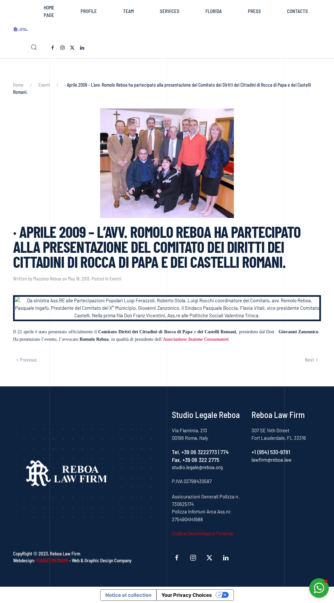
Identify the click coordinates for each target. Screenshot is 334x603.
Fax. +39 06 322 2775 (195, 459)
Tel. (176, 451)
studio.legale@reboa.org (197, 467)
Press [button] (254, 11)
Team (128, 11)
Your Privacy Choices (186, 595)
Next (309, 360)
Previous (28, 360)
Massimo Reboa (47, 278)
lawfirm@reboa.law (271, 460)
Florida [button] (213, 11)
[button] (34, 47)
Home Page (49, 11)
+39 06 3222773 (199, 451)
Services (169, 11)
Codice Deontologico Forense (202, 533)
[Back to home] (22, 29)
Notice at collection (128, 595)
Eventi (115, 278)
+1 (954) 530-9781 (270, 451)
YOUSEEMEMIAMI (52, 560)
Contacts (297, 11)
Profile (89, 11)
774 (224, 451)
